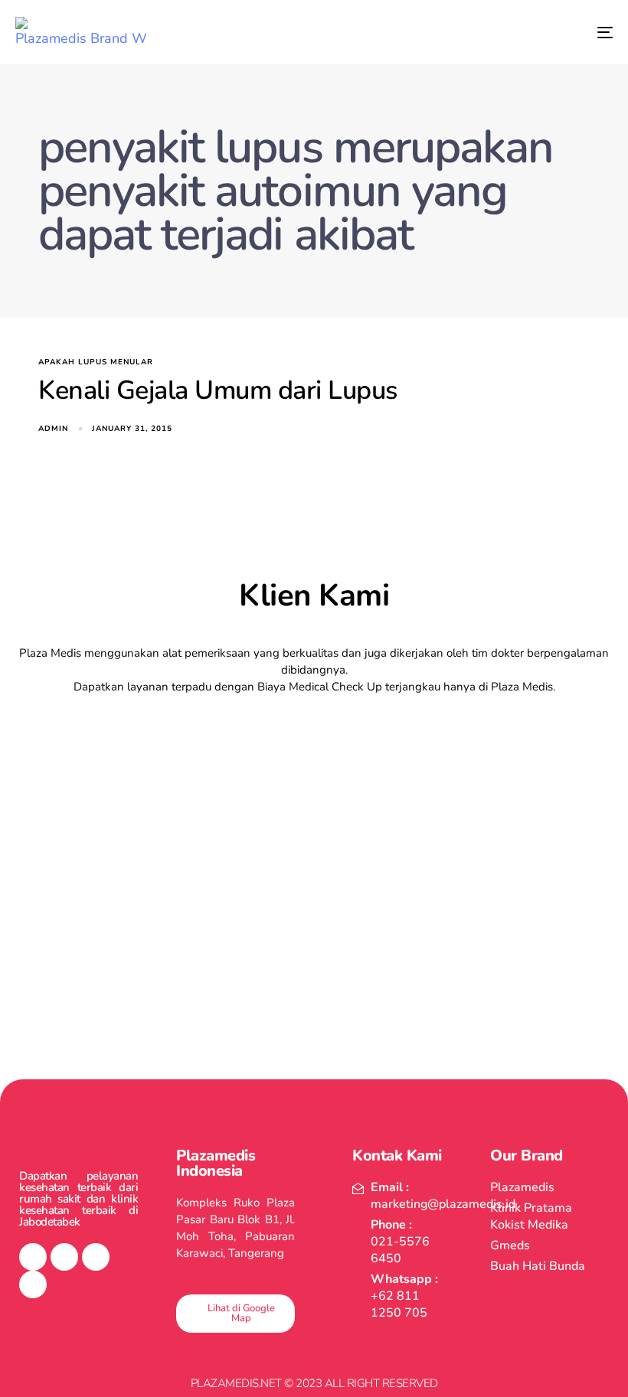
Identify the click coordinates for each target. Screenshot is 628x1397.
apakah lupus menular (95, 362)
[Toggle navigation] (513, 32)
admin (53, 428)
